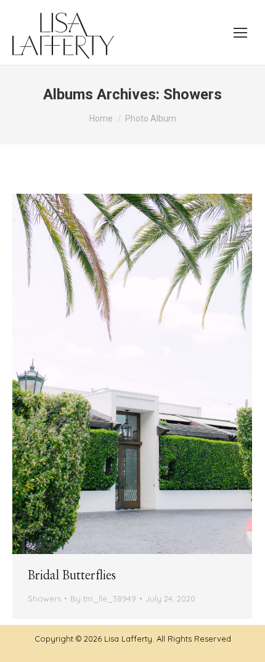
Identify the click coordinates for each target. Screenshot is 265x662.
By (103, 598)
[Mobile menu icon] (240, 32)
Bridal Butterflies (72, 575)
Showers (44, 598)
